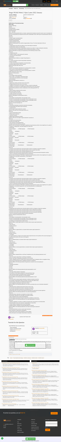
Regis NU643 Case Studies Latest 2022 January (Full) (10, 390)
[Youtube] (57, 1)
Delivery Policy (19, 430)
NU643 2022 (34, 357)
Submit (47, 429)
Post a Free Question (8, 1)
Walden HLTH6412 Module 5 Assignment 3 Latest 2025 (40, 384)
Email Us (22, 412)
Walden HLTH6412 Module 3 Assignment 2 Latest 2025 (40, 398)
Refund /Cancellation (20, 432)
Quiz (11, 357)
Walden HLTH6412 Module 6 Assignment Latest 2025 (40, 379)
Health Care (14, 17)
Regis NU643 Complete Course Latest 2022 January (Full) (10, 367)
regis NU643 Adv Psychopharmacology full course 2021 (10, 395)
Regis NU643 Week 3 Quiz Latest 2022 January (9, 403)
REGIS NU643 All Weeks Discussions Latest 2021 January (10, 372)
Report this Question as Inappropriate (47, 315)
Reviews (15, 1)
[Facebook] (52, 1)
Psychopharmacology (18, 357)
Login (44, 1)
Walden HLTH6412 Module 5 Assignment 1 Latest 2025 (40, 393)
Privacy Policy (19, 428)
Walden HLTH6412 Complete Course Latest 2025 (39, 370)
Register (49, 1)
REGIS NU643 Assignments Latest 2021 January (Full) (10, 381)
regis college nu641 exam (35, 367)
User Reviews (33, 430)
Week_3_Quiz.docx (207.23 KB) (15, 354)
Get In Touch (54, 413)
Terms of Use (19, 425)
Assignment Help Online (35, 427)
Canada (4, 427)
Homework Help (33, 425)
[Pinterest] (55, 1)
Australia (4, 425)
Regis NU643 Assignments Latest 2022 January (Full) (10, 386)
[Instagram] (53, 1)
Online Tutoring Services (35, 428)
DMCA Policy (19, 423)
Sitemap (18, 427)
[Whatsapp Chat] (2, 438)
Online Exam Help (34, 423)
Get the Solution (31, 345)
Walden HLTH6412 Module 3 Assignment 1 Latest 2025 (40, 402)
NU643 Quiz (41, 357)
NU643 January (27, 357)
